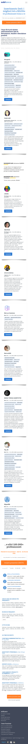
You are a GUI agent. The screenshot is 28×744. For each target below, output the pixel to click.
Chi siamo (3, 713)
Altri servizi (19, 607)
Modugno (6, 196)
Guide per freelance (5, 731)
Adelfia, (22, 627)
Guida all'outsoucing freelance (8, 732)
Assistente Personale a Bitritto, (13, 605)
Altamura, (4, 614)
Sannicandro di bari (9, 120)
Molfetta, (17, 615)
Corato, (14, 614)
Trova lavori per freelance (7, 734)
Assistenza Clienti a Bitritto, (8, 602)
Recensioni (3, 720)
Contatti (8, 713)
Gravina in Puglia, (6, 615)
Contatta (8, 99)
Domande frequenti (5, 729)
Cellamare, (12, 628)
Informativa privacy (5, 719)
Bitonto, (11, 614)
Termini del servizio (5, 717)
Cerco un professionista (6, 725)
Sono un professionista (6, 727)
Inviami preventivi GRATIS (14, 563)
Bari (5, 315)
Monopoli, (21, 615)
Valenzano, (4, 627)
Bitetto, (4, 628)
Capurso (6, 275)
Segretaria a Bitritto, (19, 602)
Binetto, (19, 628)
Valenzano (6, 61)
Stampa (3, 715)
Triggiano (8, 617)
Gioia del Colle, (19, 614)
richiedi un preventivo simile (14, 696)
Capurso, (8, 628)
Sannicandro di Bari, (11, 627)
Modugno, (12, 615)
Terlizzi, (4, 617)
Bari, (8, 614)
